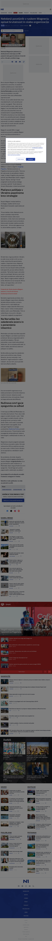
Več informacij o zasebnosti (37, 147)
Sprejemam (30, 159)
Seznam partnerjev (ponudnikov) (14, 154)
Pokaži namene (20, 159)
